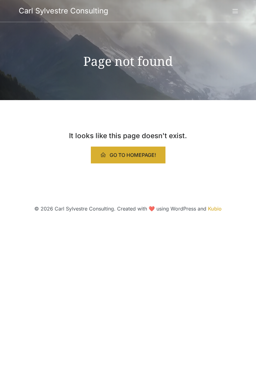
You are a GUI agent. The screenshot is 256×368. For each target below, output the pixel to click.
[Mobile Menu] (235, 11)
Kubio (215, 209)
